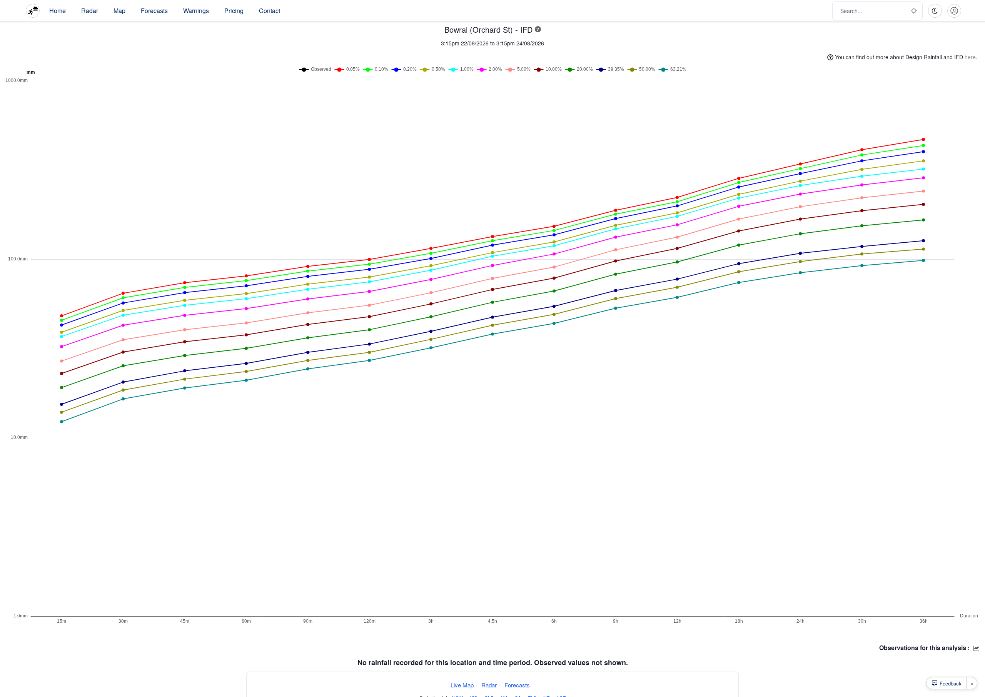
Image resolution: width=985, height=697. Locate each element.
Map (119, 10)
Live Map (462, 685)
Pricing (234, 10)
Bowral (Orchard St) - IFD (488, 29)
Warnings (196, 10)
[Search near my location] (914, 11)
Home (57, 10)
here (970, 57)
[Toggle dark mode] (935, 11)
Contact (269, 10)
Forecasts (154, 10)
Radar (89, 10)
